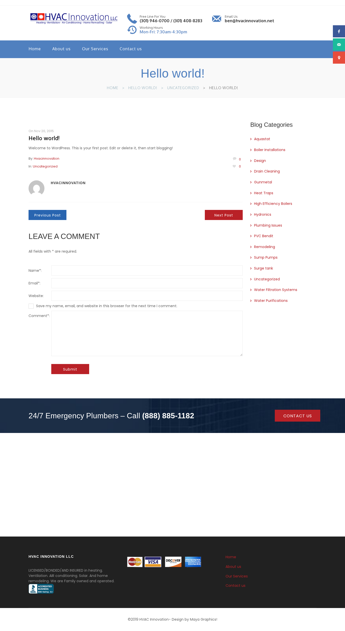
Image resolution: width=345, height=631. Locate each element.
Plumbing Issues (268, 225)
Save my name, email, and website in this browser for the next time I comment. (106, 305)
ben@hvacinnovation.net (249, 20)
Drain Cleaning (267, 171)
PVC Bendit (263, 235)
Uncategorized (183, 88)
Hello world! (142, 88)
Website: (36, 295)
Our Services (95, 48)
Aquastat (262, 138)
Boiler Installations (269, 149)
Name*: (35, 270)
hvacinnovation (46, 158)
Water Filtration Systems (275, 289)
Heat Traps (263, 193)
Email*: (34, 283)
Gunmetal (263, 182)
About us (61, 48)
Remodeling (264, 246)
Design (260, 160)
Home (35, 48)
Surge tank (263, 268)
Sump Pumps (266, 257)
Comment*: (39, 315)
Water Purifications (271, 300)
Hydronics (262, 214)
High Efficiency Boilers (273, 203)
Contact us (131, 48)
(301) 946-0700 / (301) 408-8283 (171, 20)
